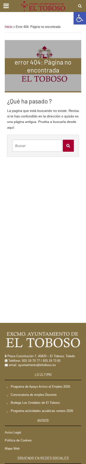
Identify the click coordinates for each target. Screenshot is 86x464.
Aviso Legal (13, 432)
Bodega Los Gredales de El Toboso (35, 402)
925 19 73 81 (52, 360)
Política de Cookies (18, 440)
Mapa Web (12, 448)
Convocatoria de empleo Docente (34, 395)
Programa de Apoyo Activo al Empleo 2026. (41, 386)
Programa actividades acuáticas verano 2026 (42, 411)
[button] (80, 18)
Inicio (8, 27)
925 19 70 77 (31, 360)
